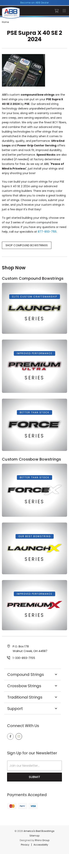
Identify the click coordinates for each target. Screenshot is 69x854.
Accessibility (41, 844)
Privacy (25, 844)
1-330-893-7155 (24, 658)
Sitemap (34, 835)
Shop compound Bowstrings (27, 245)
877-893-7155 (47, 232)
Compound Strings (25, 674)
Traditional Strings (24, 697)
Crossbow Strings (24, 686)
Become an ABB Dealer (34, 2)
